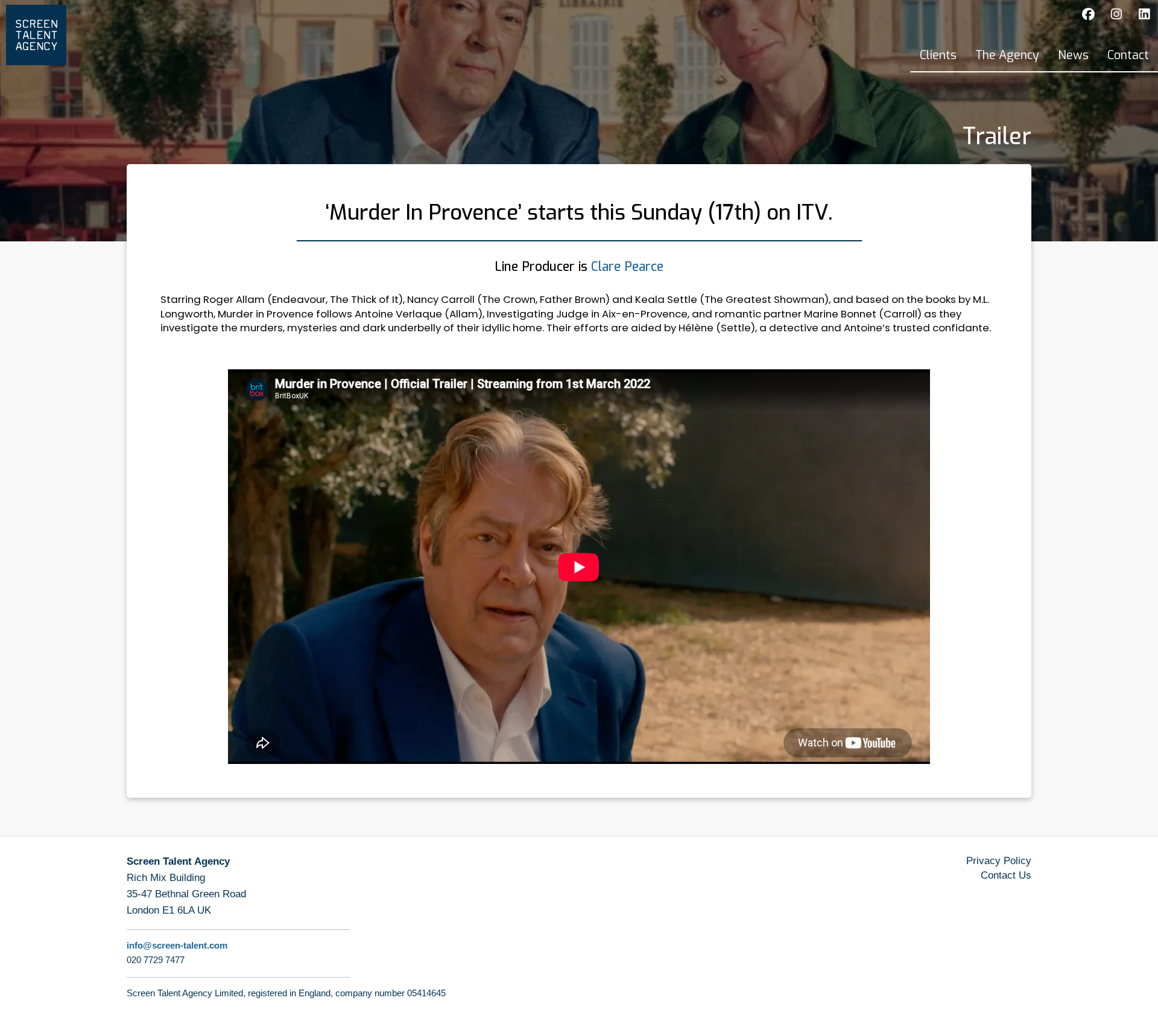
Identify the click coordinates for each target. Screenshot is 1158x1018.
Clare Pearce (627, 266)
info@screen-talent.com (177, 945)
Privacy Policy (998, 861)
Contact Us (1006, 875)
